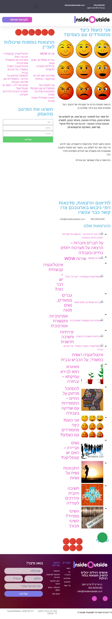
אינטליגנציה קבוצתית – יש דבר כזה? (15, 55)
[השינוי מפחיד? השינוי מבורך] (92, 527)
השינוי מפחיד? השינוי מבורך (72, 518)
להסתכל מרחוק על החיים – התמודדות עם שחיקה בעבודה (70, 401)
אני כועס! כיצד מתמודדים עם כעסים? (69, 427)
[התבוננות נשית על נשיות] (92, 482)
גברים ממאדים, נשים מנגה (64, 302)
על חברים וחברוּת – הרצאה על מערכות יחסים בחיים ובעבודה (82, 247)
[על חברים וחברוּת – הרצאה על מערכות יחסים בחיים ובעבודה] (81, 237)
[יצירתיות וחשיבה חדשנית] (89, 336)
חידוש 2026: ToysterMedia (20, 611)
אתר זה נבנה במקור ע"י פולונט (47, 612)
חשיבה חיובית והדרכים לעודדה (72, 496)
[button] (36, 6)
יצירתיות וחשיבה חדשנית (67, 336)
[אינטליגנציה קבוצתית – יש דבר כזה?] (84, 276)
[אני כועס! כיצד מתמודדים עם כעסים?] (92, 436)
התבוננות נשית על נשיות (71, 473)
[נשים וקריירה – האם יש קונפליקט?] (92, 459)
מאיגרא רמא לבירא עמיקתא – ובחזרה (69, 374)
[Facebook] (94, 598)
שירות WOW (75, 258)
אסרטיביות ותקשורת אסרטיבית (59, 321)
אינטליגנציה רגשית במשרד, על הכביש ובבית (82, 357)
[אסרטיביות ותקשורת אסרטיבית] (86, 320)
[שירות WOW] (95, 258)
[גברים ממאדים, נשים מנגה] (88, 302)
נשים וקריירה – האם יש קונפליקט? (70, 450)
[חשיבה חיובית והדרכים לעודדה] (92, 504)
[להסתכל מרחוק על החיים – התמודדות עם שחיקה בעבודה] (92, 409)
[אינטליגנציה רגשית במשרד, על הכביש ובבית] (81, 349)
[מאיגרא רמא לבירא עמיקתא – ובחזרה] (92, 383)
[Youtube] (105, 598)
